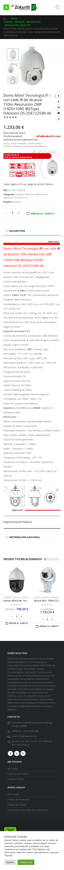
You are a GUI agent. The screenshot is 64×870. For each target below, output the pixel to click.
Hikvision (29, 194)
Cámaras (19, 194)
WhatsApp (58, 118)
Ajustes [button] (10, 862)
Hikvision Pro (41, 194)
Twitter (58, 101)
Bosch (7, 597)
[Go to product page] (17, 580)
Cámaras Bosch (27, 597)
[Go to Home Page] (4, 18)
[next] (55, 96)
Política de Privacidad (18, 799)
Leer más (48, 616)
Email (58, 113)
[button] (6, 7)
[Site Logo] (24, 7)
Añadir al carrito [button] (18, 626)
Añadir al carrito (42, 213)
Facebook (58, 95)
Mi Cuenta (13, 768)
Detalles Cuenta (16, 779)
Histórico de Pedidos (18, 773)
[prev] (50, 96)
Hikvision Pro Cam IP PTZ (15, 197)
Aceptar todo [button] (26, 862)
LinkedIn (58, 107)
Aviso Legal (13, 794)
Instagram (23, 753)
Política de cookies (17, 804)
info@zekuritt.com (27, 736)
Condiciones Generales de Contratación (28, 809)
